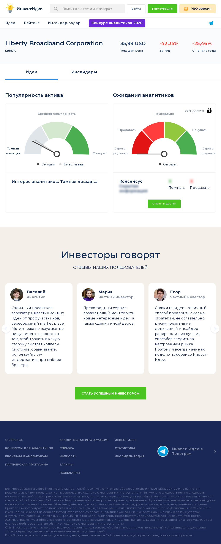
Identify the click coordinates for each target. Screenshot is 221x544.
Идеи (10, 23)
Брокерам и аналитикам (26, 456)
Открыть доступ (164, 203)
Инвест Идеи (126, 440)
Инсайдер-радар (64, 23)
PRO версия (201, 9)
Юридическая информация (84, 440)
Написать (68, 456)
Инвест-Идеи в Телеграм (187, 451)
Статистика (125, 448)
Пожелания (70, 472)
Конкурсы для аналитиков (29, 448)
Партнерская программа (26, 464)
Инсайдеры (84, 72)
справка (67, 448)
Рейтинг (31, 23)
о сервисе (14, 440)
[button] (6, 328)
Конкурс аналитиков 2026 (117, 23)
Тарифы (66, 464)
